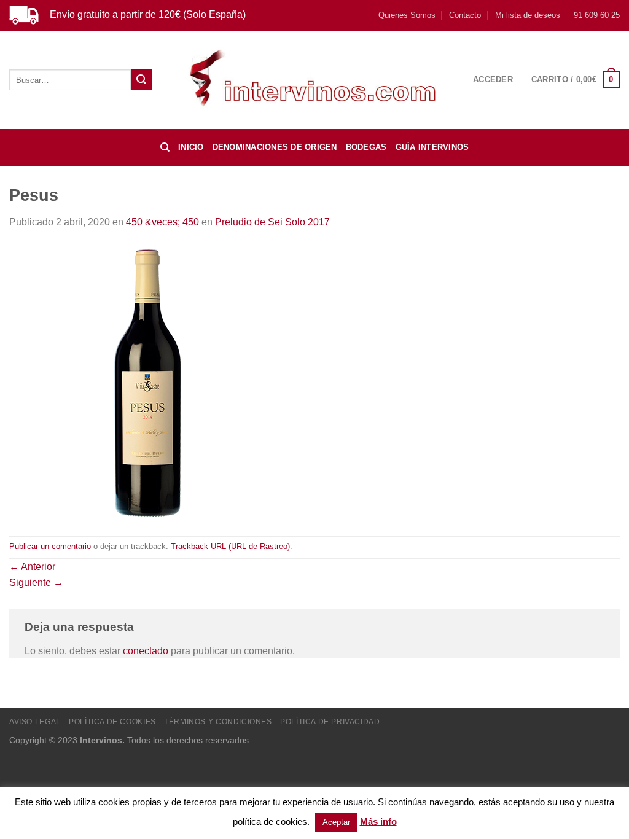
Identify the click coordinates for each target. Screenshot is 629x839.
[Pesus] (147, 382)
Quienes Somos (407, 15)
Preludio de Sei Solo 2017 (272, 222)
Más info (378, 821)
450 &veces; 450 (162, 222)
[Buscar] (165, 147)
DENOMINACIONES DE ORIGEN (275, 147)
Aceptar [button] (336, 822)
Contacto (465, 15)
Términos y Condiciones (218, 721)
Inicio (191, 147)
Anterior (32, 566)
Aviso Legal (35, 721)
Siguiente (36, 582)
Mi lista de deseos (527, 15)
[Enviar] (141, 79)
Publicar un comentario (50, 546)
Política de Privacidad (330, 721)
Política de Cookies (112, 721)
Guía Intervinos (432, 147)
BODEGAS (366, 147)
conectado (145, 651)
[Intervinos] (314, 79)
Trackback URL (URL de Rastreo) (230, 546)
